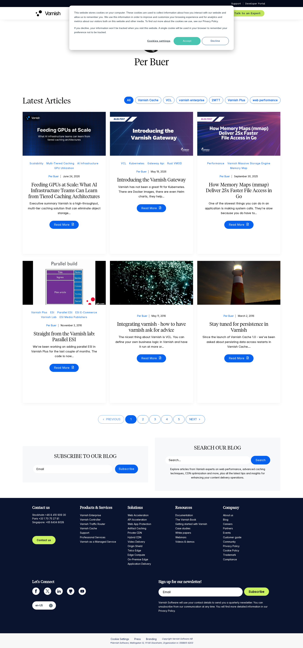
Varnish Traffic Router (92, 523)
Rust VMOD (174, 163)
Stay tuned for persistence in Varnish (239, 327)
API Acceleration (137, 519)
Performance (215, 163)
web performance (265, 100)
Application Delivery (139, 563)
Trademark (229, 554)
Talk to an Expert (247, 13)
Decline (215, 40)
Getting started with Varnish (191, 523)
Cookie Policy (231, 550)
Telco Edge (134, 550)
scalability (36, 163)
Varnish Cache (148, 100)
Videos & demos (184, 541)
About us (228, 515)
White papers (183, 532)
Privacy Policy (231, 546)
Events (227, 532)
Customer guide (232, 537)
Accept (187, 40)
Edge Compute (136, 554)
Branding (151, 638)
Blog (225, 519)
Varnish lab (49, 317)
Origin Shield (135, 546)
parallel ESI (64, 312)
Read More (62, 224)
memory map (238, 168)
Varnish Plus (236, 100)
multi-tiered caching (60, 163)
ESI (52, 312)
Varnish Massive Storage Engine (248, 163)
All (129, 100)
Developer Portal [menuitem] (255, 3)
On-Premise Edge (138, 559)
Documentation (184, 515)
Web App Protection (139, 523)
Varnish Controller (90, 519)
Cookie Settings (120, 638)
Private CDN (135, 532)
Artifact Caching (137, 528)
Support (84, 532)
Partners (228, 528)
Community (229, 541)
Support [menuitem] (236, 3)
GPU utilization (64, 168)
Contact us (44, 540)
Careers (228, 523)
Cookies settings (158, 40)
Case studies (182, 528)
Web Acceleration (138, 515)
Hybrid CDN (134, 537)
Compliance (230, 559)
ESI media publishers (73, 317)
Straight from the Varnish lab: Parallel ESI (64, 337)
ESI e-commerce (86, 312)
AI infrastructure (88, 163)
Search (260, 460)
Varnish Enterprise (90, 515)
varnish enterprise (191, 100)
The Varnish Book (185, 519)
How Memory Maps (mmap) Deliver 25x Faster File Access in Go (239, 190)
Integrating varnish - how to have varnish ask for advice (151, 327)
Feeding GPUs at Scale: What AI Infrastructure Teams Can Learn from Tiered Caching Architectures (64, 190)
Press (137, 638)
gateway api (155, 163)
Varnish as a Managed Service (98, 541)
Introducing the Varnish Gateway (151, 180)
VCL (169, 100)
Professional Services (92, 537)
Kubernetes (136, 163)
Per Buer (54, 176)
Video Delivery (136, 541)
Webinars (180, 537)
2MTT (216, 100)
